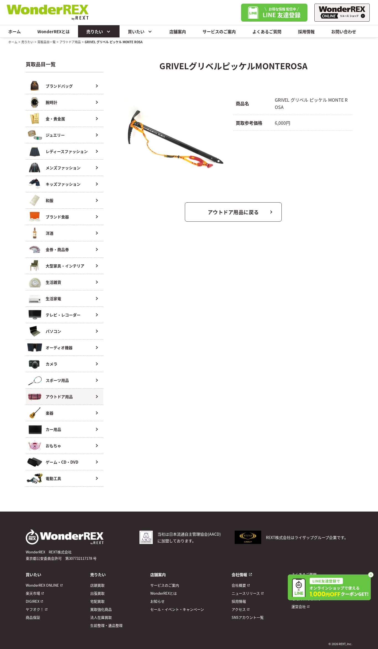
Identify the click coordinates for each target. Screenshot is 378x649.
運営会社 (298, 606)
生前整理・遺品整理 (106, 625)
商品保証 (33, 617)
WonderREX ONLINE (42, 585)
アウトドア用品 (70, 42)
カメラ (51, 364)
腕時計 (51, 102)
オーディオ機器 (59, 347)
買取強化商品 (101, 609)
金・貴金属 (55, 118)
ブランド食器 (57, 216)
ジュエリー (55, 135)
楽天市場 (33, 593)
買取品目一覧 (46, 42)
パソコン (53, 331)
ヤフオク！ (35, 609)
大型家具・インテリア (65, 266)
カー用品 (53, 429)
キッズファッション (63, 184)
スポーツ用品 (57, 380)
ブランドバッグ (59, 86)
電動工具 (53, 478)
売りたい (94, 31)
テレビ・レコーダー (63, 315)
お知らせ (157, 601)
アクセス (239, 609)
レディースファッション (67, 151)
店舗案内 (177, 31)
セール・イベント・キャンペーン (177, 609)
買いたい (136, 31)
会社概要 (239, 585)
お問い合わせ (343, 31)
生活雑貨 (53, 282)
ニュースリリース (246, 593)
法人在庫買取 (101, 617)
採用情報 (306, 31)
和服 (49, 200)
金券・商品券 (57, 249)
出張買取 (97, 593)
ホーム (14, 31)
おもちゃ (53, 445)
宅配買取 (97, 601)
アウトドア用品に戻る (233, 212)
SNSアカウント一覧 (248, 617)
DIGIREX (32, 601)
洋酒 (49, 233)
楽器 (49, 413)
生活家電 (53, 298)
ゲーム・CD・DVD (62, 462)
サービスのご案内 (219, 31)
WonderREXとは (53, 31)
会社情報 (239, 574)
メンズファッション (63, 167)
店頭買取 (97, 585)
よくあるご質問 (266, 31)
